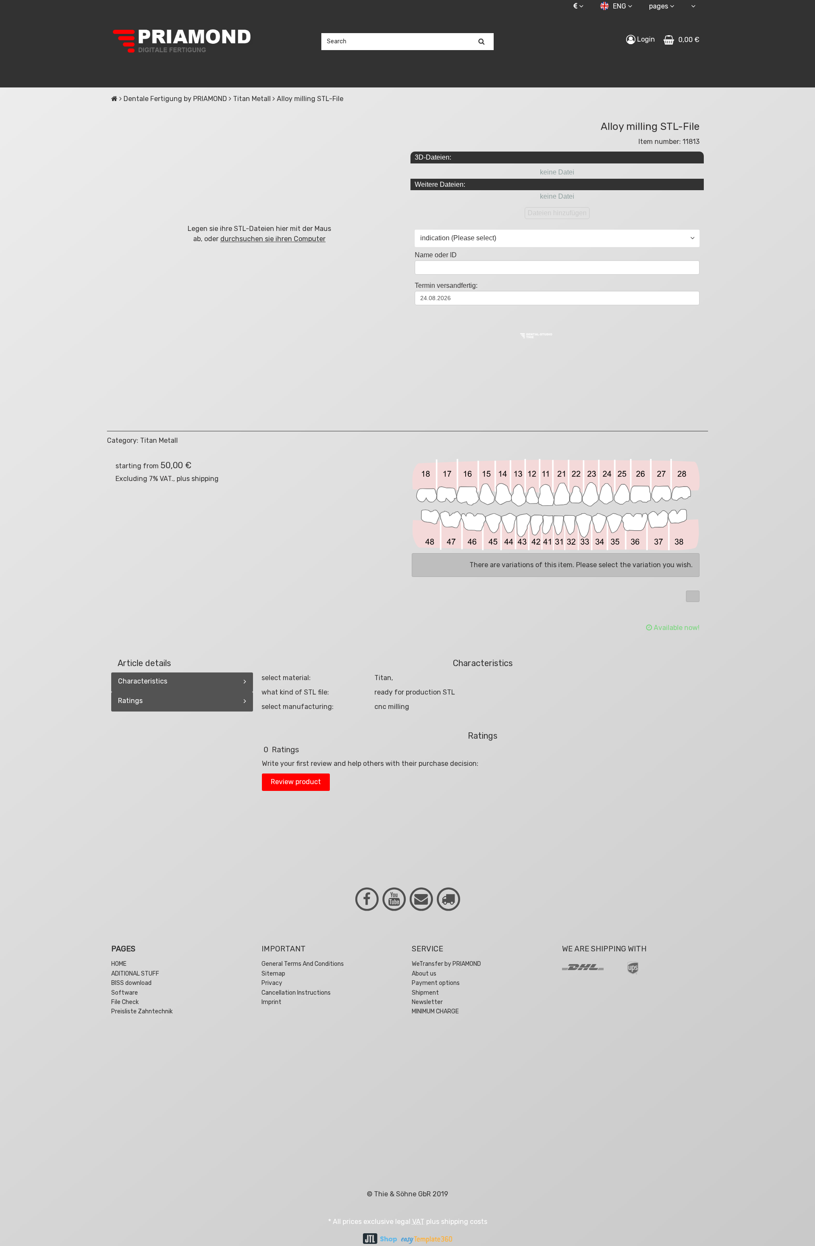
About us (424, 973)
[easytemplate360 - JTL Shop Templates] (426, 1239)
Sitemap (273, 973)
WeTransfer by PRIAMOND (446, 964)
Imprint (271, 1002)
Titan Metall (159, 440)
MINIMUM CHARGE (435, 1011)
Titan (382, 678)
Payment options (436, 983)
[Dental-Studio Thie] (536, 335)
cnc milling (391, 707)
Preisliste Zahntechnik (142, 1011)
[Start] (114, 99)
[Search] (482, 41)
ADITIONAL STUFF (135, 973)
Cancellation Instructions (296, 992)
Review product (296, 782)
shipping (205, 479)
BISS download (131, 983)
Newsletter (427, 1002)
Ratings (130, 701)
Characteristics (142, 681)
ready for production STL (414, 692)
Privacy (271, 983)
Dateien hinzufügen (557, 213)
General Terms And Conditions (302, 964)
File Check (125, 1002)
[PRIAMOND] (182, 41)
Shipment (425, 992)
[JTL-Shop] (380, 1239)
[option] (182, 1079)
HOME (118, 964)
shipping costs (464, 1222)
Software (124, 992)
